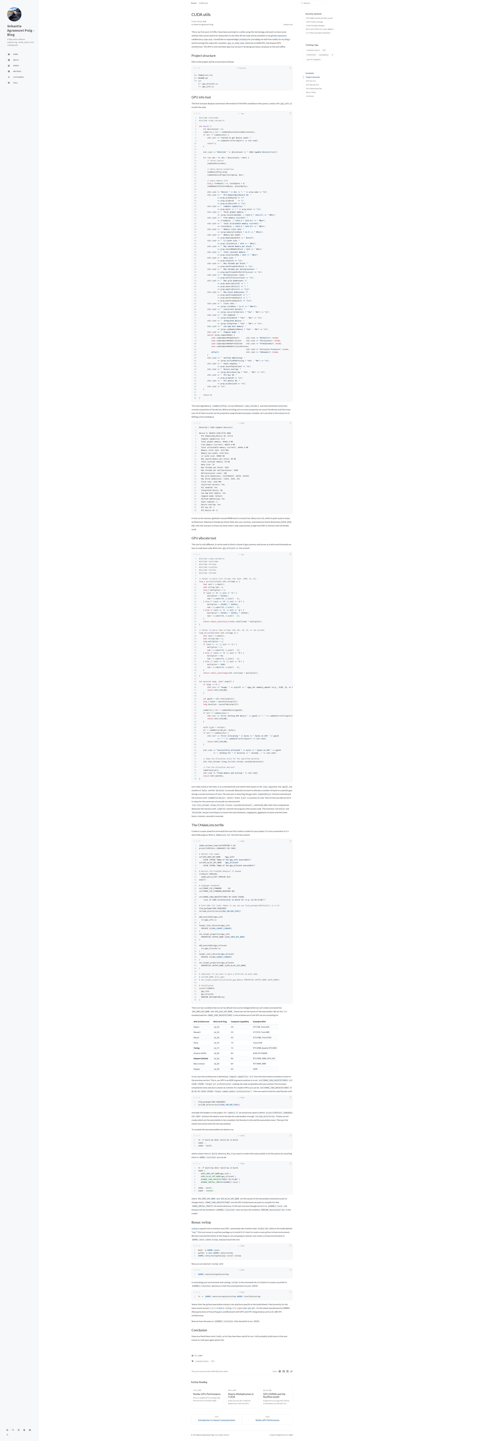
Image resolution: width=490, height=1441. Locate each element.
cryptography (323, 55)
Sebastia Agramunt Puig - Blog (20, 30)
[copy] (290, 68)
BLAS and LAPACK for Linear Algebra (320, 29)
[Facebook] (283, 1371)
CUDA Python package (314, 22)
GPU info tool (311, 81)
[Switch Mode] (7, 1430)
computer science (202, 1361)
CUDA (200, 1356)
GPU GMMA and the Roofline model (319, 18)
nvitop (195, 1228)
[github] (13, 1430)
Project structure (313, 77)
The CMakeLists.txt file (314, 89)
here (280, 406)
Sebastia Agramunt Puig (203, 24)
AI (332, 55)
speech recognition (314, 59)
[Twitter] (279, 1371)
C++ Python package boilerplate (318, 33)
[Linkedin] (287, 1371)
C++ (196, 1356)
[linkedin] (18, 1430)
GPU (212, 1361)
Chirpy (278, 1435)
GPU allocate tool (312, 85)
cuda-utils (207, 39)
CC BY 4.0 (214, 1371)
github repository (279, 35)
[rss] (7, 1434)
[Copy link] (291, 1371)
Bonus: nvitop (311, 92)
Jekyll (290, 1435)
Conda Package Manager (315, 25)
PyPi (220, 1308)
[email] (30, 1430)
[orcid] (24, 1430)
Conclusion (310, 96)
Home (193, 3)
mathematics (311, 55)
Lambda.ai (243, 39)
